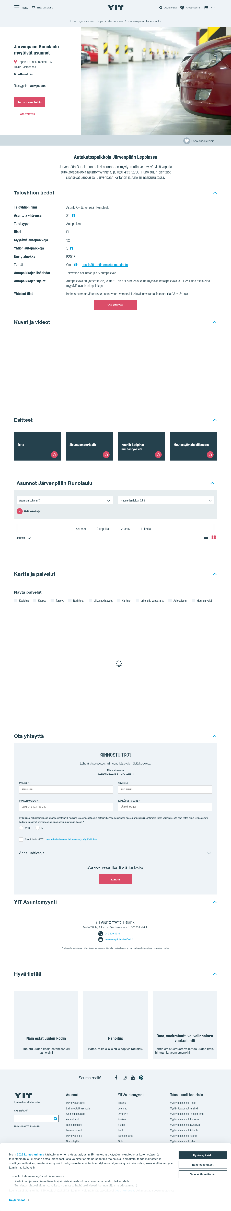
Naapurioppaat (74, 1125)
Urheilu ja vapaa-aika (152, 600)
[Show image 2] (176, 358)
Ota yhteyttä (27, 113)
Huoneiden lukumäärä (133, 500)
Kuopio (121, 1125)
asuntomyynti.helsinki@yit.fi (119, 939)
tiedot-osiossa (124, 1190)
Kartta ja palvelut (34, 574)
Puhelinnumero (28, 800)
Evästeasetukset (202, 1164)
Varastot (126, 529)
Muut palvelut (204, 600)
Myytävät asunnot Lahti (182, 1141)
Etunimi (23, 783)
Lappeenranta (125, 1136)
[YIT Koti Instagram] (124, 1077)
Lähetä (115, 879)
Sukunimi (123, 783)
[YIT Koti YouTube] (133, 1077)
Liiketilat (147, 529)
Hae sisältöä (21, 1110)
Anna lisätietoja (31, 852)
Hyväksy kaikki (202, 1155)
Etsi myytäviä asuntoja (78, 1108)
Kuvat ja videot (32, 322)
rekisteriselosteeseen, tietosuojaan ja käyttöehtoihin (71, 839)
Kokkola (122, 1119)
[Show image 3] (156, 395)
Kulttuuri (126, 600)
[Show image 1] (74, 371)
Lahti (120, 1130)
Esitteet (23, 420)
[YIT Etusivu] (115, 7)
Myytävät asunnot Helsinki (184, 1108)
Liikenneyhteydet (103, 600)
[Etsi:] (55, 1118)
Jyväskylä (123, 1114)
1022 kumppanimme (30, 1154)
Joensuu (122, 1108)
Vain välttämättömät (202, 1174)
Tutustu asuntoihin (29, 102)
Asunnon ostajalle (75, 1114)
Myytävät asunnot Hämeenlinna (187, 1114)
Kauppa (42, 600)
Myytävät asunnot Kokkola (184, 1130)
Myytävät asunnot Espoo (183, 1103)
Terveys (60, 600)
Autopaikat (104, 529)
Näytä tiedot (17, 1200)
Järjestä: (21, 538)
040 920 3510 (112, 933)
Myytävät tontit (74, 1136)
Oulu (120, 1141)
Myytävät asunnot (75, 1103)
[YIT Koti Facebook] (116, 1077)
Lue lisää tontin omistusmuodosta (105, 265)
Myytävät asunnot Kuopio (183, 1136)
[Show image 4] (196, 395)
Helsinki (122, 1103)
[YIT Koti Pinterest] (141, 1077)
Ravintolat (78, 600)
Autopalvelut (180, 600)
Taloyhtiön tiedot (34, 192)
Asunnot (81, 529)
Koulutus (24, 600)
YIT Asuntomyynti (35, 902)
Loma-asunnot (74, 1130)
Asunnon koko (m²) (29, 500)
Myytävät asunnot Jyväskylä (185, 1125)
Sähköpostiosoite (128, 800)
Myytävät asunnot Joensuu (184, 1119)
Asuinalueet (72, 1119)
